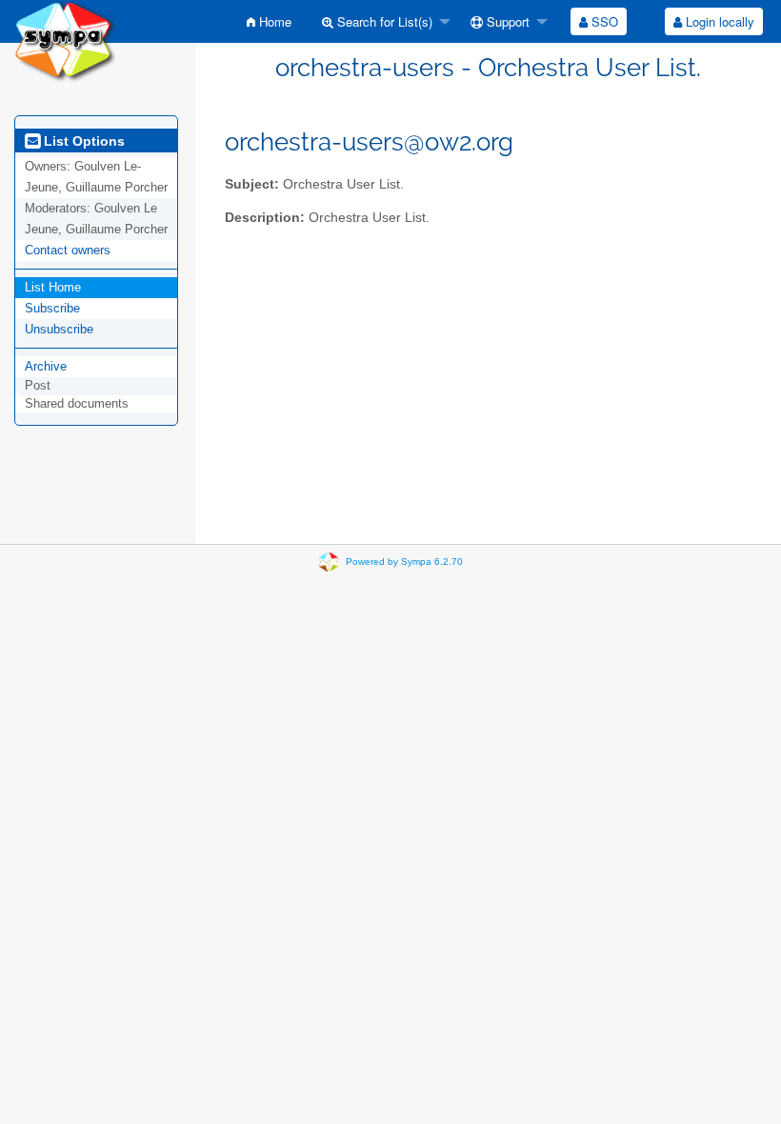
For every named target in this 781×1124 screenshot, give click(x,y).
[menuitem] (269, 21)
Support (506, 21)
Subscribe (52, 308)
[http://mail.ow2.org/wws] (65, 39)
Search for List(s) (382, 21)
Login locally (718, 21)
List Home (53, 287)
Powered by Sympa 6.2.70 (404, 561)
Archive (46, 366)
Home (273, 21)
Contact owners (67, 250)
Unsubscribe (59, 329)
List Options (82, 141)
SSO (603, 21)
